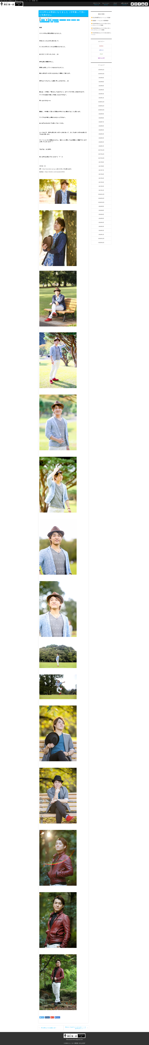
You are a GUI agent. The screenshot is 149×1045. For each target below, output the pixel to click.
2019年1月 (101, 97)
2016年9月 (101, 206)
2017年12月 (101, 150)
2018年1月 (101, 146)
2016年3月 (101, 226)
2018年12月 (101, 101)
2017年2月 (101, 186)
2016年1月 (101, 234)
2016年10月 (101, 202)
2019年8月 (101, 81)
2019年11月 (101, 69)
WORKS (101, 46)
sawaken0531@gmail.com (75, 1039)
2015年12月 (101, 238)
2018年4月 (101, 134)
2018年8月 (101, 118)
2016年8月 (101, 210)
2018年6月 (101, 126)
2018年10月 (101, 109)
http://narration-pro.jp (49, 169)
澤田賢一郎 (42, 166)
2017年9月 (101, 162)
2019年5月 (101, 89)
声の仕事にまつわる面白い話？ (48, 1027)
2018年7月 (101, 122)
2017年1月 (101, 190)
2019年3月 (101, 93)
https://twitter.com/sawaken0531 (55, 171)
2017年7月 (101, 170)
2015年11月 (101, 242)
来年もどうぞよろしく (44, 21)
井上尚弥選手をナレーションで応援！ (102, 17)
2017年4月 (101, 178)
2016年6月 (101, 214)
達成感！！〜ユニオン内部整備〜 (101, 20)
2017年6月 (101, 174)
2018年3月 (101, 138)
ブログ (101, 54)
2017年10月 (101, 158)
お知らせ (101, 50)
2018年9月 (101, 113)
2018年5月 (101, 130)
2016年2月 (101, 230)
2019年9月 (101, 77)
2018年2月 (101, 142)
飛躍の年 (56, 21)
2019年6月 (101, 85)
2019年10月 (101, 73)
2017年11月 (101, 154)
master (51, 18)
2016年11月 (101, 198)
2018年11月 (101, 105)
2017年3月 (101, 182)
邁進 (52, 21)
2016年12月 (101, 194)
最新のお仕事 (101, 58)
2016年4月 (101, 222)
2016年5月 (101, 218)
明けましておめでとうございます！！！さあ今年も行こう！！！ (75, 1028)
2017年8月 (101, 166)
